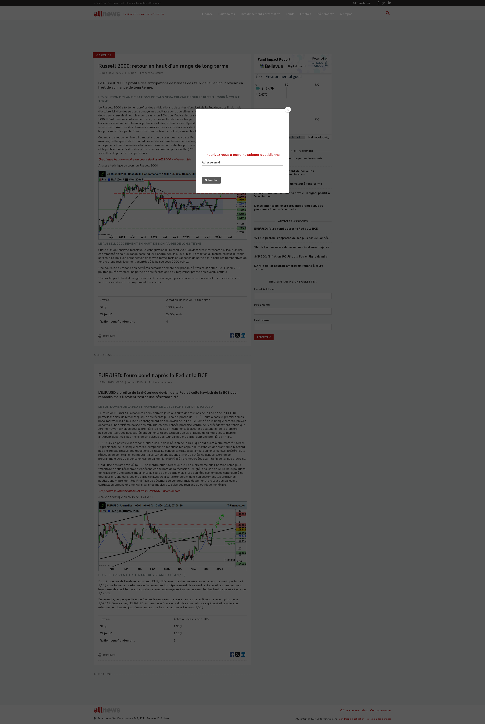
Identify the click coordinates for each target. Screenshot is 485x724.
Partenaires (226, 14)
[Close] (288, 109)
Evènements (325, 14)
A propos (346, 14)
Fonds (290, 14)
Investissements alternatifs (260, 14)
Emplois (305, 14)
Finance (207, 14)
